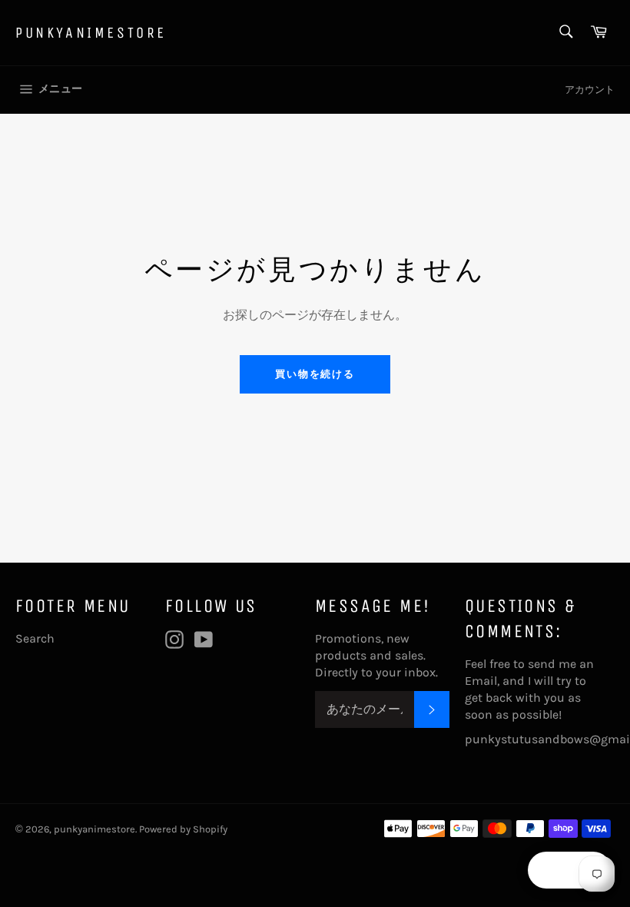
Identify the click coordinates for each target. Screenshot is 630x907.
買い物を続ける (315, 374)
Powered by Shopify (183, 829)
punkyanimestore (91, 33)
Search (35, 638)
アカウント (590, 89)
